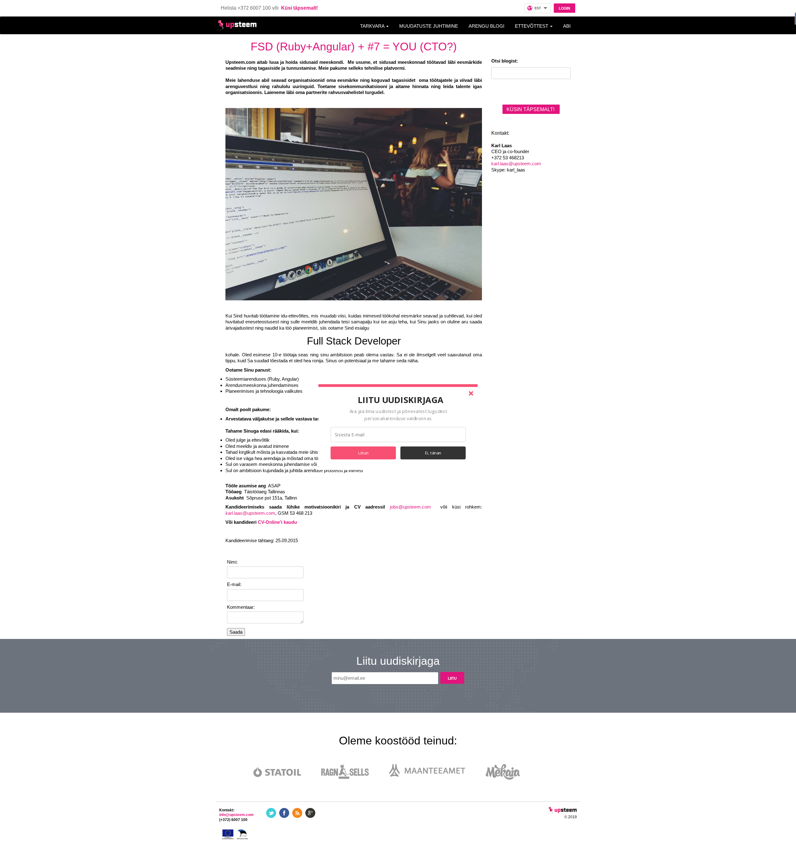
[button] (400, 399)
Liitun (363, 453)
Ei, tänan (433, 453)
